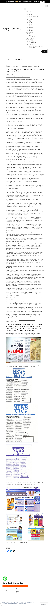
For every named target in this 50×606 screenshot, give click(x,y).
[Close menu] (25, 9)
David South (10, 74)
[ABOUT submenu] (30, 11)
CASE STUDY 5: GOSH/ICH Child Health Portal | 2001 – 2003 (22, 484)
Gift (42, 1)
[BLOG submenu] (30, 21)
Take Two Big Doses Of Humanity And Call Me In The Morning (25, 70)
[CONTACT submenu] (32, 40)
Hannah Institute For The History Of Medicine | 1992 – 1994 (22, 366)
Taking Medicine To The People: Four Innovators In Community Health (23, 334)
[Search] (44, 51)
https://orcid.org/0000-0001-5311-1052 (19, 542)
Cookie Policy (24, 603)
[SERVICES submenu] (31, 32)
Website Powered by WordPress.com (40, 600)
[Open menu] (46, 6)
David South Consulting (5, 29)
